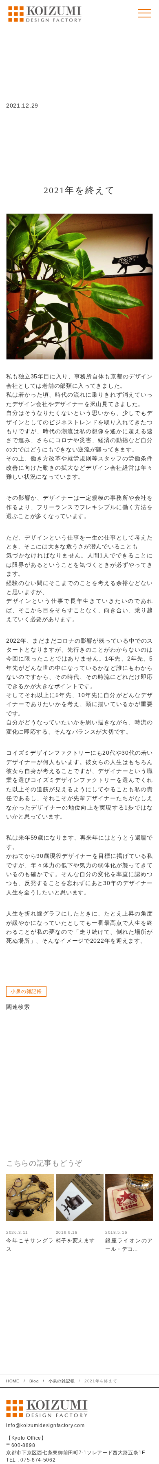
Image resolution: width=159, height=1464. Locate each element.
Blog (34, 1381)
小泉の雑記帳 (26, 991)
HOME (13, 1381)
